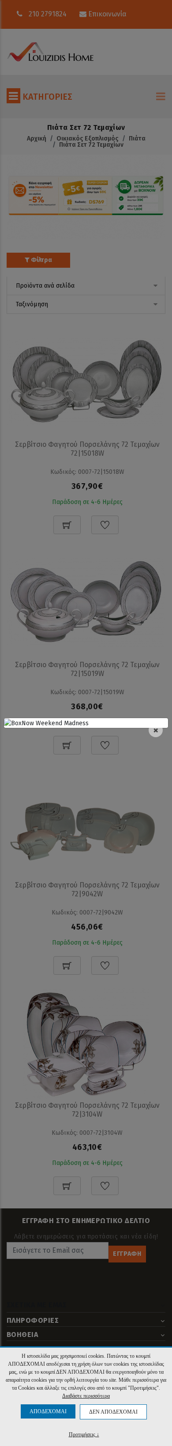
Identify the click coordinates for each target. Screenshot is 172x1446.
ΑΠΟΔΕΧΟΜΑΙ (48, 1411)
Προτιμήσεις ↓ (84, 1434)
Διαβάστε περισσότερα (86, 1396)
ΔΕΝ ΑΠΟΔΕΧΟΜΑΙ (113, 1412)
